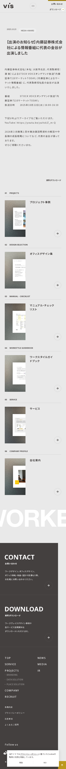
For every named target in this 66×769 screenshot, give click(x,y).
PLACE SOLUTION (15, 684)
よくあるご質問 (12, 725)
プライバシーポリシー (29, 754)
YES (21, 762)
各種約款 (9, 707)
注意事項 (9, 719)
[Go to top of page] (62, 765)
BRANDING (12, 675)
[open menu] (33, 6)
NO (45, 762)
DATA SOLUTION (15, 680)
